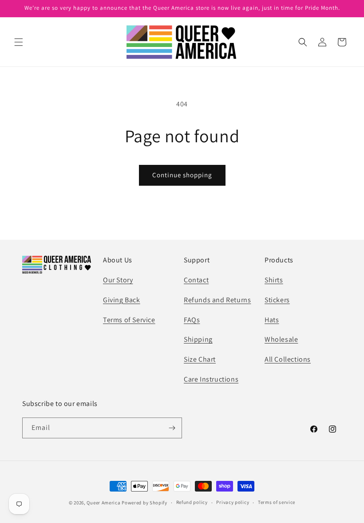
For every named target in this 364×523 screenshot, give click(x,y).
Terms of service (276, 502)
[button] (18, 42)
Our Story (118, 280)
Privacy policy (232, 502)
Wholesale (281, 339)
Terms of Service (129, 319)
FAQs (192, 319)
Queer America (103, 503)
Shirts (274, 280)
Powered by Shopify (144, 503)
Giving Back (121, 299)
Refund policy (192, 502)
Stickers (277, 299)
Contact (196, 280)
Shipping (198, 339)
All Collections (288, 359)
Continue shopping (182, 175)
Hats (272, 319)
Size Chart (200, 359)
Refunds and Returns (217, 299)
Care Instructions (211, 379)
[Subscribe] (172, 428)
